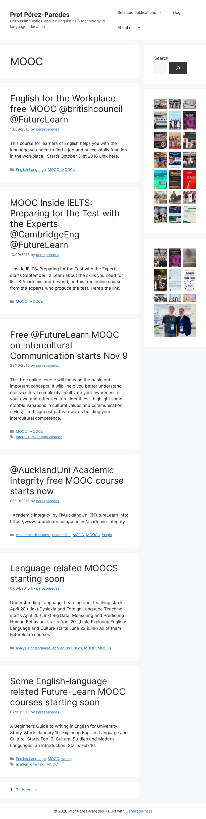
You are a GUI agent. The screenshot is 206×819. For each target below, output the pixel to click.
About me (126, 27)
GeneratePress (139, 811)
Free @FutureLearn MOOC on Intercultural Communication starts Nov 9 (69, 345)
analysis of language (33, 648)
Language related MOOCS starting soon (64, 573)
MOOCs (68, 169)
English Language (31, 169)
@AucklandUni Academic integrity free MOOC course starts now (67, 480)
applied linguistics (67, 648)
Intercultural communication (39, 437)
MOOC (53, 169)
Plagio (107, 535)
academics (61, 535)
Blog (176, 12)
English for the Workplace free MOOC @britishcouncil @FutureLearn (66, 108)
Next (29, 789)
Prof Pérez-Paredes (40, 14)
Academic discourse (33, 535)
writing (67, 759)
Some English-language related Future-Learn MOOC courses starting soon (67, 691)
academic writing (30, 764)
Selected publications (137, 12)
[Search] (178, 68)
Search (161, 58)
